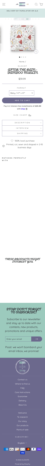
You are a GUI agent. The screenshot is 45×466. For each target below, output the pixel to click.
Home (21, 61)
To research (22, 417)
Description (22, 123)
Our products (22, 425)
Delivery (22, 400)
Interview (22, 128)
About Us (22, 405)
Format (21, 88)
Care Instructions (22, 392)
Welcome (22, 413)
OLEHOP (22, 66)
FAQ (22, 388)
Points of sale (23, 430)
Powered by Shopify (22, 464)
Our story (22, 421)
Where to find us (22, 384)
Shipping (22, 133)
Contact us (22, 379)
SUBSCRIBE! (22, 437)
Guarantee (22, 396)
